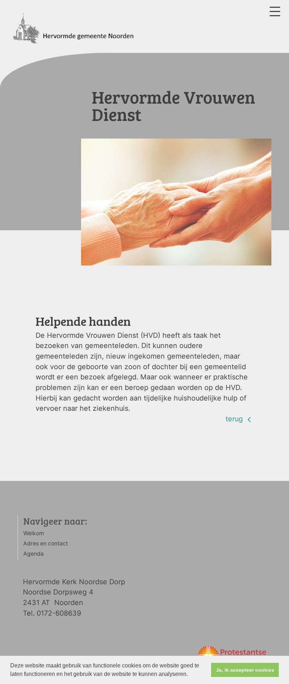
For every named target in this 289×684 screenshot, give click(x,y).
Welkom (33, 533)
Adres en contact (45, 543)
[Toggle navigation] (275, 11)
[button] (190, 675)
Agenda (33, 553)
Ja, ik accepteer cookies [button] (245, 670)
